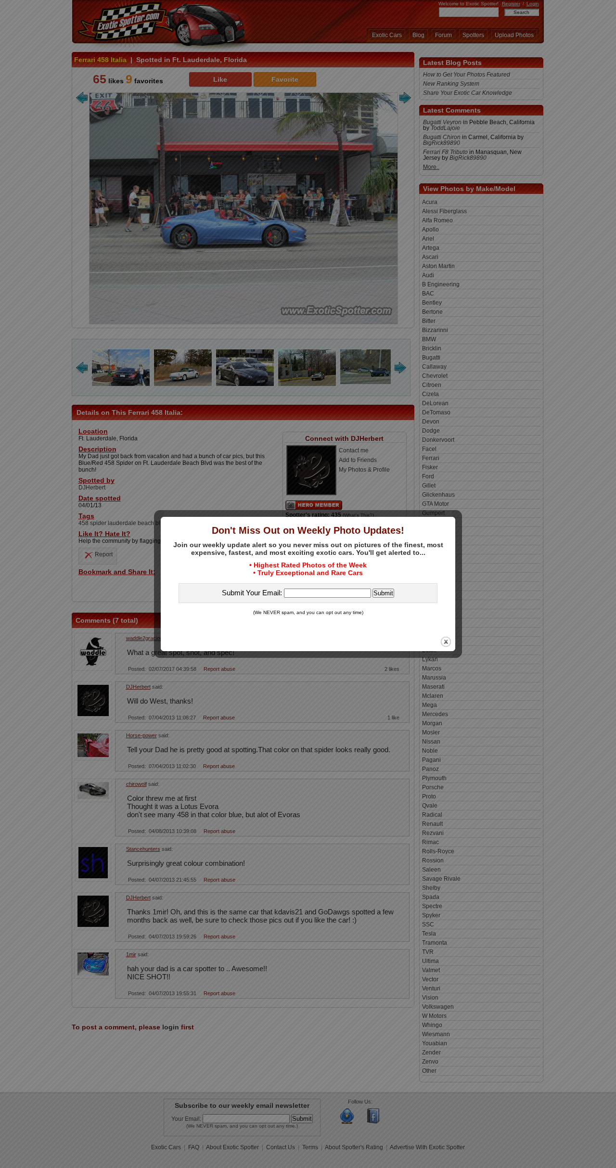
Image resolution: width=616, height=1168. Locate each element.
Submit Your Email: (253, 593)
